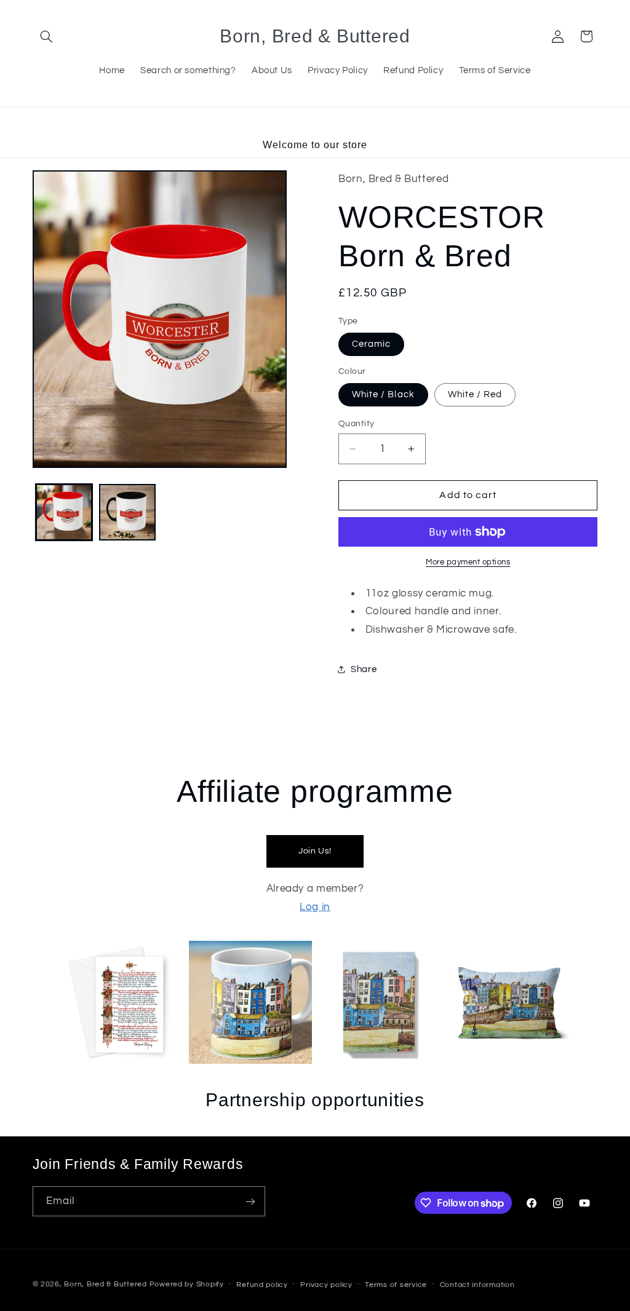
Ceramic (371, 344)
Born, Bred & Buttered (105, 1284)
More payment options (468, 562)
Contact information (477, 1284)
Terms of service (396, 1284)
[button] (47, 36)
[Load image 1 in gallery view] (64, 512)
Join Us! (315, 851)
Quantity (356, 423)
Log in (315, 907)
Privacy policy (326, 1284)
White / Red (475, 394)
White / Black (383, 394)
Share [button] (364, 669)
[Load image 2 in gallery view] (127, 512)
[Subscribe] (250, 1201)
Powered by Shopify (187, 1284)
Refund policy (262, 1284)
